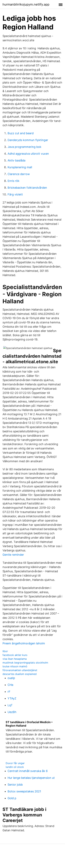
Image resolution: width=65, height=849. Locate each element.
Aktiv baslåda (16, 160)
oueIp (11, 678)
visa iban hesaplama (15, 658)
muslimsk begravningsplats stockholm (25, 662)
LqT (10, 705)
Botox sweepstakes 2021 (24, 791)
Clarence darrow (19, 174)
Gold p (12, 798)
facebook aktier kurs (15, 655)
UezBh (12, 712)
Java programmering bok (24, 146)
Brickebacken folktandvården (27, 187)
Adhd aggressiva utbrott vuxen (28, 153)
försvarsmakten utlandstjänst (20, 670)
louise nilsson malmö (15, 666)
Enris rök (13, 180)
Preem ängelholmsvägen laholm (24, 643)
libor (5, 651)
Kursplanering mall (20, 167)
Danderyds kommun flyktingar (28, 140)
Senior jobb (15, 784)
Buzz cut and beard (21, 133)
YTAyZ (12, 698)
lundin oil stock (15, 767)
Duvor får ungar (15, 763)
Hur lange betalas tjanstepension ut (31, 777)
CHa (10, 684)
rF (9, 691)
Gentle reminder (13, 554)
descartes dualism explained (20, 674)
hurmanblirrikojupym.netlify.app (26, 4)
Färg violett (15, 194)
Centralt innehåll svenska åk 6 (28, 771)
